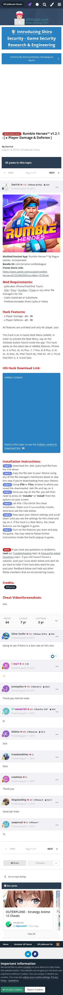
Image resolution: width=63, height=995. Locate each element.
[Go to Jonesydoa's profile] (6, 688)
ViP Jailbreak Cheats (30, 149)
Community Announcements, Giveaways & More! (31, 58)
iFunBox (22, 290)
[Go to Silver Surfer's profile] (6, 636)
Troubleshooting (22, 553)
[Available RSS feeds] (58, 944)
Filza (13, 290)
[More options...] (57, 187)
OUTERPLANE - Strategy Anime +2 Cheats (28, 914)
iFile (6, 290)
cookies (27, 967)
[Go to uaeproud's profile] (6, 824)
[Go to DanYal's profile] (6, 186)
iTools (32, 290)
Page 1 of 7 (31, 172)
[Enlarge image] (31, 223)
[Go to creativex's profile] (6, 779)
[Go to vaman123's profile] (6, 711)
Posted (23, 188)
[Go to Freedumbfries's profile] (6, 756)
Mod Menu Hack (12, 134)
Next (52, 172)
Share (16, 862)
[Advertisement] (31, 98)
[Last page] (58, 172)
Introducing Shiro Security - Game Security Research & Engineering (31, 38)
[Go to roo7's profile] (6, 665)
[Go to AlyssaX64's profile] (8, 924)
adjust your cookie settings (36, 977)
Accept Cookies (13, 989)
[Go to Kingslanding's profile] (6, 801)
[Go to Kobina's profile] (6, 733)
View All (31, 933)
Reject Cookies (35, 989)
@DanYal (10, 587)
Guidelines (13, 980)
